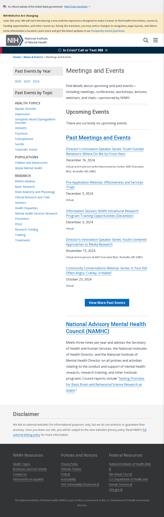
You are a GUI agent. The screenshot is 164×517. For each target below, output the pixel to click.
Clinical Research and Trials (32, 197)
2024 (36, 81)
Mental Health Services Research (36, 213)
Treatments (22, 240)
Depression (22, 114)
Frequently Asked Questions (108, 31)
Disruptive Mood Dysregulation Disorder (35, 121)
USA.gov (114, 489)
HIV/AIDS (21, 128)
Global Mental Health (28, 168)
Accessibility (68, 479)
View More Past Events (107, 302)
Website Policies (71, 469)
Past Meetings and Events (98, 138)
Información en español (28, 479)
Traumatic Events (26, 149)
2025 (27, 81)
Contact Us (20, 474)
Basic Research (25, 187)
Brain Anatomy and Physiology (35, 192)
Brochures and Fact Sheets (30, 469)
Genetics (20, 203)
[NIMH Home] (27, 40)
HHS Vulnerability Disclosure (79, 484)
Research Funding (26, 229)
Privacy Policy (69, 464)
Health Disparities (26, 208)
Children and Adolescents (31, 163)
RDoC (19, 224)
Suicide (19, 144)
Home (17, 57)
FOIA (64, 474)
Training (20, 235)
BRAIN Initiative (25, 181)
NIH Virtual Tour (119, 474)
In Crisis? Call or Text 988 (83, 50)
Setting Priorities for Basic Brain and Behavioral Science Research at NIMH (105, 384)
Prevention (22, 219)
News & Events (33, 57)
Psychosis (21, 133)
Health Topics (21, 464)
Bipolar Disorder (25, 109)
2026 (18, 81)
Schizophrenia (24, 139)
